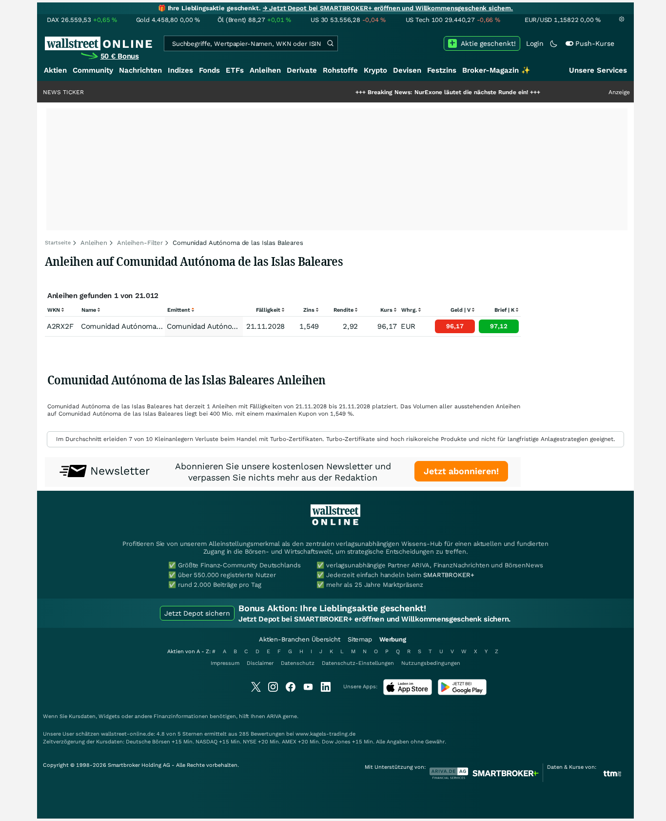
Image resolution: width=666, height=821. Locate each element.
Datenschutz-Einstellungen (358, 663)
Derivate (302, 70)
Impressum (225, 663)
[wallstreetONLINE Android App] (462, 693)
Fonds (209, 70)
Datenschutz (297, 663)
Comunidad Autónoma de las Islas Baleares (240, 326)
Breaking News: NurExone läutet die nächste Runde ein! (426, 92)
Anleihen (265, 70)
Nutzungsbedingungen (430, 663)
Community (93, 70)
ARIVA (274, 716)
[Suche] (330, 43)
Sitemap (360, 639)
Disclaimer (260, 663)
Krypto (375, 70)
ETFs (235, 70)
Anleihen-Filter (140, 242)
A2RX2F (60, 326)
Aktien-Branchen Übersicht (299, 639)
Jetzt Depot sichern (197, 613)
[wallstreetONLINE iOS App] (407, 693)
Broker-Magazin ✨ (496, 70)
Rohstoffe (340, 70)
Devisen (407, 70)
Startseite (58, 243)
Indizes (180, 70)
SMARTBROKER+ (448, 575)
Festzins (441, 70)
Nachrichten (140, 70)
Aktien (55, 70)
